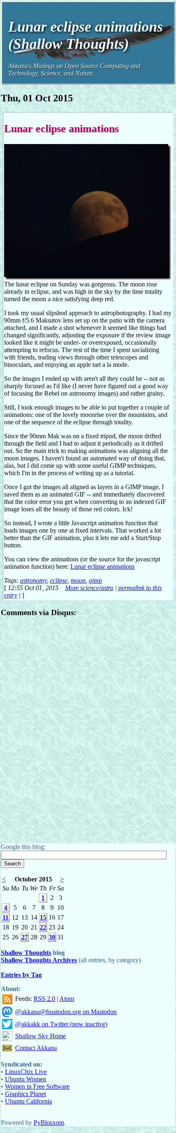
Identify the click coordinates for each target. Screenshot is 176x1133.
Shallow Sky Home (40, 1035)
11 (5, 917)
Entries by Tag (21, 974)
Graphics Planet (25, 1093)
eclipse (59, 580)
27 (24, 937)
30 (52, 937)
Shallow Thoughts (26, 952)
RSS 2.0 (44, 998)
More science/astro (89, 587)
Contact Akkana (36, 1047)
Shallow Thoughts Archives (39, 960)
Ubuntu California (28, 1101)
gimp (95, 580)
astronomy (33, 580)
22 (43, 927)
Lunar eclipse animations (61, 128)
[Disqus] (88, 727)
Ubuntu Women (25, 1079)
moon (78, 580)
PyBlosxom (49, 1122)
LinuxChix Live (26, 1071)
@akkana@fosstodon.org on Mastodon (66, 1011)
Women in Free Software (37, 1086)
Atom (66, 998)
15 (43, 917)
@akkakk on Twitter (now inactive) (61, 1024)
